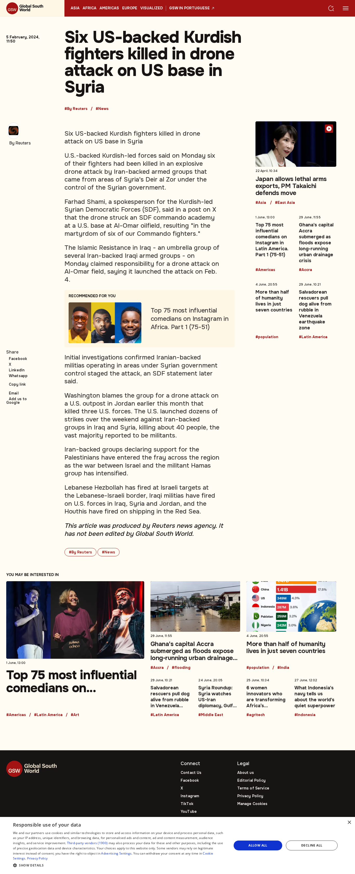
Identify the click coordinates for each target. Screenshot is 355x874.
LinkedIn (16, 370)
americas (109, 8)
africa (89, 8)
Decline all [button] (311, 845)
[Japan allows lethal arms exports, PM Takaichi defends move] (296, 163)
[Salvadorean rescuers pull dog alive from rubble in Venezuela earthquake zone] (317, 309)
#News (102, 109)
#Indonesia (304, 715)
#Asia (260, 203)
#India (283, 668)
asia (75, 8)
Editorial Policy (251, 780)
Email (14, 393)
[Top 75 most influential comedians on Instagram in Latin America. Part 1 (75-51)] (274, 242)
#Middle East (210, 715)
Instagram (190, 796)
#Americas (265, 270)
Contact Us (191, 772)
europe (129, 8)
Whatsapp (18, 375)
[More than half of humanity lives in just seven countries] (274, 309)
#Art (75, 715)
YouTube (189, 811)
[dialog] (177, 845)
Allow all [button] (257, 845)
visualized (151, 8)
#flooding (181, 668)
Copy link (17, 384)
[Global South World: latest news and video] (32, 8)
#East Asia (285, 203)
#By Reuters (76, 109)
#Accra (305, 270)
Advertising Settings (116, 853)
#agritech (255, 715)
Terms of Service (253, 788)
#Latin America (313, 337)
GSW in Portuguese (189, 8)
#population (266, 337)
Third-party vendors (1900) (87, 843)
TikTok (187, 803)
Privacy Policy (250, 796)
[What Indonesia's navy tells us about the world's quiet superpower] (315, 696)
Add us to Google (16, 401)
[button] (119, 865)
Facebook (18, 358)
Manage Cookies (252, 803)
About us (245, 772)
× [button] (349, 822)
